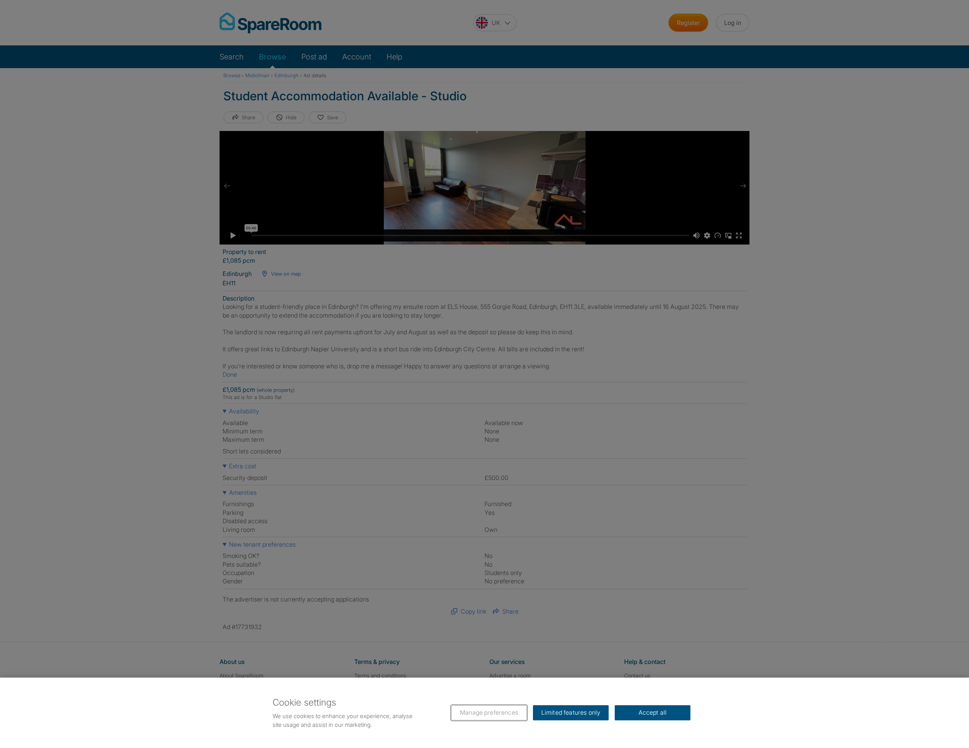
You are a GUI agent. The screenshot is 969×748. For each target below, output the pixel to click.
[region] (484, 713)
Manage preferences (489, 712)
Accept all (653, 712)
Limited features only (570, 712)
